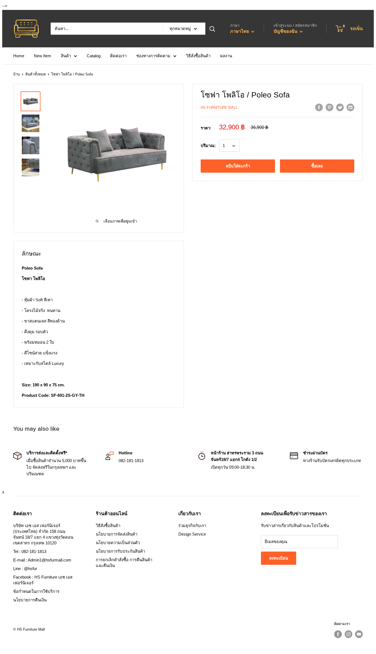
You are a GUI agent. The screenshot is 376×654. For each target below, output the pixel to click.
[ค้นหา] (212, 29)
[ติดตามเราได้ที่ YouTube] (359, 634)
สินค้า (66, 55)
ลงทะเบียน (278, 558)
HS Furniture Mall (219, 107)
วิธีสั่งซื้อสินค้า (198, 55)
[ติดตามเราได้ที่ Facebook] (338, 634)
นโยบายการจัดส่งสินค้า (116, 534)
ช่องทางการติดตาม (153, 55)
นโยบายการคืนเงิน (30, 600)
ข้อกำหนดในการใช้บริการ (36, 591)
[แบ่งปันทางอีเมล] (350, 107)
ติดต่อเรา (118, 55)
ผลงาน (226, 55)
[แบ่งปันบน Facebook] (319, 107)
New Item (42, 55)
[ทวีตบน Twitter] (340, 107)
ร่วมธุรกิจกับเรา (192, 525)
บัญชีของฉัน (286, 31)
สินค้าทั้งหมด (35, 74)
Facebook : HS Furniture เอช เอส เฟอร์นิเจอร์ (42, 580)
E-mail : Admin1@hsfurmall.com (42, 560)
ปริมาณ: (208, 145)
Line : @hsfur (25, 568)
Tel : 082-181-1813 (29, 551)
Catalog (93, 55)
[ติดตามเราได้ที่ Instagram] (348, 634)
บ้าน (16, 74)
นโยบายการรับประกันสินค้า (120, 551)
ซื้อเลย (317, 166)
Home (18, 55)
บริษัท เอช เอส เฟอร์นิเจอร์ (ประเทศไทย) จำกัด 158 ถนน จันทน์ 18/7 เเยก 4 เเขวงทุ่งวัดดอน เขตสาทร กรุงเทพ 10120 (43, 534)
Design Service (192, 534)
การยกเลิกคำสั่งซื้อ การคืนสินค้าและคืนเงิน (124, 562)
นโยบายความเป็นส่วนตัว (118, 542)
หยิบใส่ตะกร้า (238, 166)
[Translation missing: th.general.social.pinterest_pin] (329, 107)
